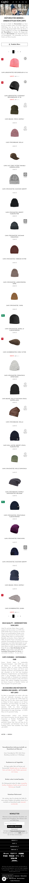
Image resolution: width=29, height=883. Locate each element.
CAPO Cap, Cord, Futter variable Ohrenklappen (14, 166)
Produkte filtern (15, 44)
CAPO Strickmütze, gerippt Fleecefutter (14, 213)
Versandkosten (24, 866)
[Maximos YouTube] (20, 863)
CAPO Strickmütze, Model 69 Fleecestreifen (14, 329)
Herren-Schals (14, 703)
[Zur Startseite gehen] (4, 2)
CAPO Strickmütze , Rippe (14, 305)
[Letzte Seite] (20, 51)
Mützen (9, 722)
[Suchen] (13, 2)
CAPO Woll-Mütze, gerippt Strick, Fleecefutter (14, 446)
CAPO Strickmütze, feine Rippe (14, 538)
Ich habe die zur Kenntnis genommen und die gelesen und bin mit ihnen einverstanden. (15, 832)
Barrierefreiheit (20, 878)
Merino (16, 638)
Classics (6, 665)
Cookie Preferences (15, 880)
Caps (22, 722)
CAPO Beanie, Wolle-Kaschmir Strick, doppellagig (14, 399)
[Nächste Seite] (18, 51)
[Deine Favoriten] (16, 2)
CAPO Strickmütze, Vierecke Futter (14, 259)
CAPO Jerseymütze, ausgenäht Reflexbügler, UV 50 (14, 96)
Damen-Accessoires (9, 717)
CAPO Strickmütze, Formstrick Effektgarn (14, 376)
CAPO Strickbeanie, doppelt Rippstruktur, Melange (14, 492)
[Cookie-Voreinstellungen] (4, 879)
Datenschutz (24, 876)
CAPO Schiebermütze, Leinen (14, 608)
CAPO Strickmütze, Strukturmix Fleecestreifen (14, 516)
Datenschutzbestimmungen (17, 831)
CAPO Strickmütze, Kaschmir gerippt (14, 189)
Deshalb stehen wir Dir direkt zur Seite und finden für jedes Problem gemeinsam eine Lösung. (14, 770)
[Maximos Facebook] (14, 863)
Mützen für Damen (12, 669)
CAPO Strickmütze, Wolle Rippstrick (14, 468)
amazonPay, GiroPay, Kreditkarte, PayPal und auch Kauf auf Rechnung (14, 785)
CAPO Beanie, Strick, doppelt (14, 119)
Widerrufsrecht (12, 878)
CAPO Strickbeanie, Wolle (14, 142)
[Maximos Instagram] (9, 863)
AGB (19, 833)
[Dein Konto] (19, 2)
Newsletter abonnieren (14, 826)
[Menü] (26, 2)
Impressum (17, 876)
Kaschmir (11, 638)
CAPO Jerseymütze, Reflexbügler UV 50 (14, 72)
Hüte (16, 722)
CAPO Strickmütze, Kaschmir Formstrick (14, 236)
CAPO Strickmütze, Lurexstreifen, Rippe (14, 283)
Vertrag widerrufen (7, 876)
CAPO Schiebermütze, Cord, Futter (14, 352)
